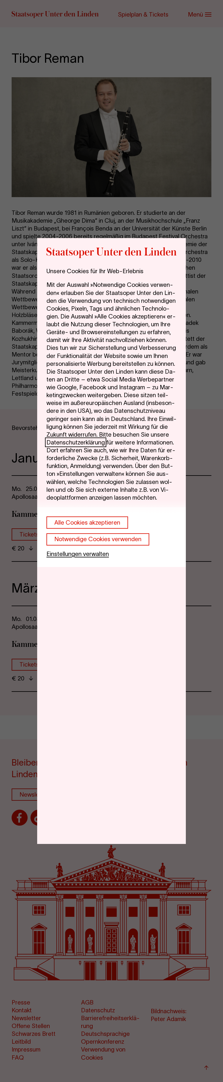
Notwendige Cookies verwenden (97, 539)
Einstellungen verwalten (77, 553)
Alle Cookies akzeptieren (87, 522)
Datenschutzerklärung (75, 442)
